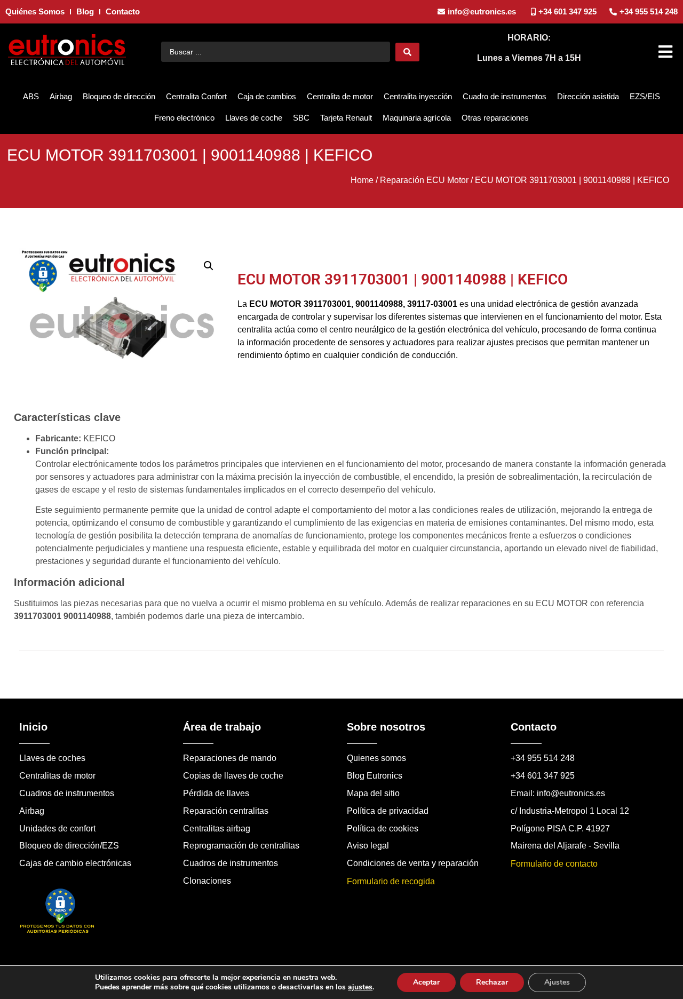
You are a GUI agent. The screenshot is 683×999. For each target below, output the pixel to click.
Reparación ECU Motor (424, 180)
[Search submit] (407, 52)
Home (362, 180)
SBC (301, 117)
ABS (31, 96)
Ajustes (557, 982)
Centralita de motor (340, 96)
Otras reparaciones (495, 117)
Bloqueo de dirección (119, 96)
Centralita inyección (418, 96)
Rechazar (492, 982)
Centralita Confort (196, 96)
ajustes (360, 987)
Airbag (61, 96)
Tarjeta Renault (346, 117)
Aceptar (426, 982)
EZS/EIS (645, 96)
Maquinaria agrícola (417, 117)
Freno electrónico (184, 117)
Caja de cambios (266, 96)
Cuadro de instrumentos (504, 96)
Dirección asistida (588, 96)
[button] (666, 52)
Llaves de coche (253, 117)
